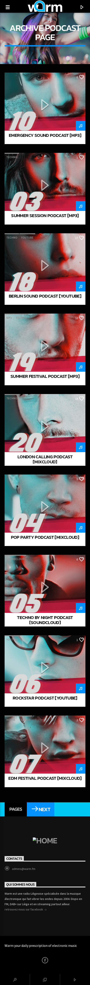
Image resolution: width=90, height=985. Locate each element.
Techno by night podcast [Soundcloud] (45, 620)
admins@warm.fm (23, 869)
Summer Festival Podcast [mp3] (45, 376)
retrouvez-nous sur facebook (24, 909)
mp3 (9, 318)
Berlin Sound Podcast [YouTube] (45, 296)
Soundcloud (15, 559)
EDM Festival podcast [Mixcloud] (45, 778)
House (10, 720)
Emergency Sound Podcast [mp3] (45, 135)
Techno (11, 157)
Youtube (27, 237)
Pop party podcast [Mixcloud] (45, 537)
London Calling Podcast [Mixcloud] (45, 459)
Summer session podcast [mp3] (45, 215)
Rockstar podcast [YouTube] (45, 697)
